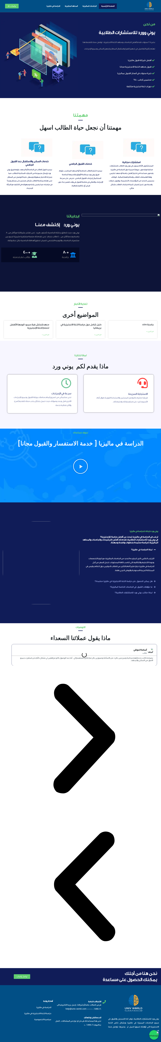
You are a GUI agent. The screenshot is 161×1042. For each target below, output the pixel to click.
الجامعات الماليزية (90, 6)
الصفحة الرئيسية (107, 6)
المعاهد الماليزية (71, 6)
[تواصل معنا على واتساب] (154, 1035)
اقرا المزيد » (150, 331)
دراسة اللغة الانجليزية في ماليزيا (37, 1013)
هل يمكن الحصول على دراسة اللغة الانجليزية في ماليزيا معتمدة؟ (123, 581)
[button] (80, 467)
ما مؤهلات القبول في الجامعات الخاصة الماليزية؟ (131, 587)
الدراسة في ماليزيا (53, 6)
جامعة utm (148, 324)
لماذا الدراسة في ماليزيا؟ (141, 549)
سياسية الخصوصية (42, 1019)
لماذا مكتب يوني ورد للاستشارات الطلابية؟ (133, 592)
